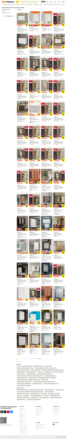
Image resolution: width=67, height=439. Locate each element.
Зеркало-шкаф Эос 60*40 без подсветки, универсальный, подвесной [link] (46, 304)
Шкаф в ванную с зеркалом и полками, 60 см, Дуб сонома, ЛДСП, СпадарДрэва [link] (46, 257)
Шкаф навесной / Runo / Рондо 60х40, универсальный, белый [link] (22, 29)
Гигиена (20, 412)
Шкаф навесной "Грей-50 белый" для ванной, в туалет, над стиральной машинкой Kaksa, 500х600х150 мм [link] (58, 304)
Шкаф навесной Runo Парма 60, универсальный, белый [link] (34, 328)
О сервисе (37, 412)
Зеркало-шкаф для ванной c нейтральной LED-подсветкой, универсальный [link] (59, 351)
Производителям (55, 411)
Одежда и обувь (22, 415)
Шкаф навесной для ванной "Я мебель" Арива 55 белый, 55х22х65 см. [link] (22, 304)
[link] (18, 366)
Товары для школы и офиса (23, 425)
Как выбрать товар (39, 408)
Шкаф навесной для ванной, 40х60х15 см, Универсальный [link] (34, 74)
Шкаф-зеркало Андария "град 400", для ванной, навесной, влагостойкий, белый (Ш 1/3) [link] (22, 257)
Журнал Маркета (38, 415)
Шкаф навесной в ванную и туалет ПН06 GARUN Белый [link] (46, 328)
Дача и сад (21, 422)
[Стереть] (38, 2)
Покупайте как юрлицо (39, 411)
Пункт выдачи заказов (56, 412)
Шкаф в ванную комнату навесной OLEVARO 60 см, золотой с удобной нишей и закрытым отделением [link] (58, 257)
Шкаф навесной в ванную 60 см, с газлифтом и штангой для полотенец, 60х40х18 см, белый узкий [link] (47, 52)
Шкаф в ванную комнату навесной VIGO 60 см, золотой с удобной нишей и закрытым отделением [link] (22, 210)
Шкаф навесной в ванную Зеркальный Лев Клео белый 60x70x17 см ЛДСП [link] (34, 234)
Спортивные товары (22, 427)
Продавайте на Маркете (39, 425)
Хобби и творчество (22, 421)
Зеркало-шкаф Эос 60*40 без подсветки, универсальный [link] (46, 281)
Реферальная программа (57, 409)
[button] (20, 10)
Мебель (20, 409)
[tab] (5, 4)
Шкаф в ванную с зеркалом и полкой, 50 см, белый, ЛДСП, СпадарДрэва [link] (46, 187)
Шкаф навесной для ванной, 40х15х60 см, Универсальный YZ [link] (58, 187)
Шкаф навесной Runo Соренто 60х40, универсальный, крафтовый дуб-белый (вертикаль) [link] (59, 52)
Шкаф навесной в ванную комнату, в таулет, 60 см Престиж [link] (21, 351)
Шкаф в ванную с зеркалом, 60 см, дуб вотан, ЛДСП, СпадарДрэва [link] (59, 210)
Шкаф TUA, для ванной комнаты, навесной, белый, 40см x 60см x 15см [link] (59, 29)
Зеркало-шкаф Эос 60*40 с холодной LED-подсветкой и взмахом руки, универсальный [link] (34, 187)
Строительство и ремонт (23, 430)
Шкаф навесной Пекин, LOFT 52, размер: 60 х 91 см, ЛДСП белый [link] (34, 257)
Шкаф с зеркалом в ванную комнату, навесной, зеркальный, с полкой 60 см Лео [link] (22, 281)
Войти (63, 1)
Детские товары (22, 431)
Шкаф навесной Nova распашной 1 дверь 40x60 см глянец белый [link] (34, 119)
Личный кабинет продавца (40, 424)
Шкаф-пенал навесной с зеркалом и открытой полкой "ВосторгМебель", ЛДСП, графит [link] (46, 210)
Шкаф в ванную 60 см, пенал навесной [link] (34, 351)
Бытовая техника (22, 411)
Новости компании (56, 408)
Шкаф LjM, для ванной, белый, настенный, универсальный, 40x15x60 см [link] (58, 142)
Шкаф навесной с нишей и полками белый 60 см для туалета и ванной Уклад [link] (46, 351)
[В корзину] (26, 24)
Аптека (20, 418)
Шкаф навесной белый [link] (57, 327)
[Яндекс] (64, 437)
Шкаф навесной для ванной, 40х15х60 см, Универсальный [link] (46, 74)
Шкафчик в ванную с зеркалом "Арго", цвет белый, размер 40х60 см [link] (34, 281)
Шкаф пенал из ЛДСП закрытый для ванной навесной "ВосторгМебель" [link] (22, 328)
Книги (20, 424)
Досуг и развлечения (22, 408)
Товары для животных (23, 428)
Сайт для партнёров (39, 428)
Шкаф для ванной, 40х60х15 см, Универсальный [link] (22, 74)
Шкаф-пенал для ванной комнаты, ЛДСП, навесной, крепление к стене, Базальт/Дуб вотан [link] (58, 234)
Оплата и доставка (39, 409)
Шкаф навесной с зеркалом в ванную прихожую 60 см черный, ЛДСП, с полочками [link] (22, 234)
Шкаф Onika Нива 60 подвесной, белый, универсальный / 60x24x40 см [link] (22, 52)
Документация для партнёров (40, 427)
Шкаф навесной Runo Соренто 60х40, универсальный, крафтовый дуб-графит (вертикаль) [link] (22, 119)
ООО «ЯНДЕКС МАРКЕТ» (62, 436)
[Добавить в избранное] (27, 12)
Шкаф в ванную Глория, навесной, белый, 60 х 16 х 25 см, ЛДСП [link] (46, 234)
